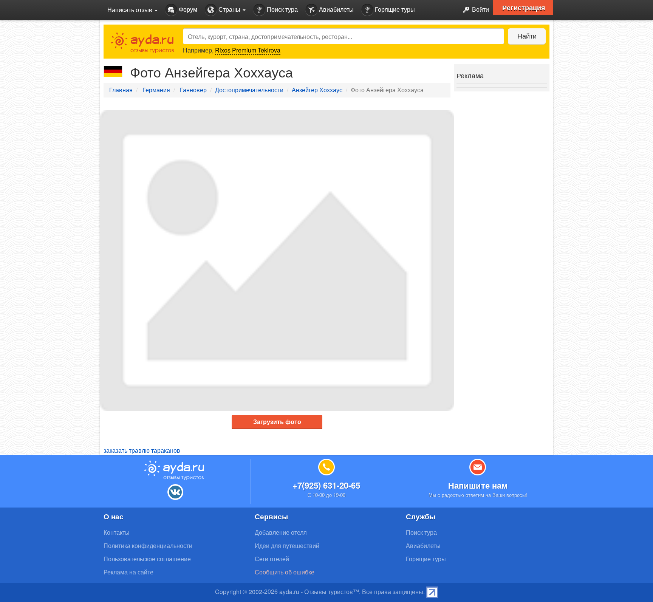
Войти (479, 9)
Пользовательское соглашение (147, 558)
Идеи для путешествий (287, 545)
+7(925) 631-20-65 (326, 485)
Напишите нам (478, 485)
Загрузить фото (277, 421)
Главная (121, 89)
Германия (156, 89)
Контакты (117, 532)
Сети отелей (272, 558)
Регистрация (523, 7)
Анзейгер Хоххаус (317, 89)
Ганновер (193, 89)
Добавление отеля (281, 532)
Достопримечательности (249, 89)
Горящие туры (394, 9)
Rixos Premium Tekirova (247, 50)
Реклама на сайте (128, 572)
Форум (187, 9)
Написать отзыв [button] (130, 9)
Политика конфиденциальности (148, 545)
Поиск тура (281, 9)
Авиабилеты (335, 9)
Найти (527, 35)
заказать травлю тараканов (142, 450)
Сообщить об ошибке (284, 572)
